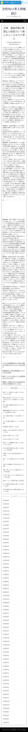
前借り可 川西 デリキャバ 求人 (11, 435)
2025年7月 (6, 528)
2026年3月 (6, 500)
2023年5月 (6, 620)
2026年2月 (6, 504)
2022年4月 (6, 666)
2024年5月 (6, 578)
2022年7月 (6, 655)
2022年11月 (6, 641)
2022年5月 (6, 662)
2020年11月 (6, 705)
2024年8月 (6, 567)
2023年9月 (6, 606)
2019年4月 (6, 719)
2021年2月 (6, 694)
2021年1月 (6, 697)
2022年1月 (6, 676)
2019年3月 (6, 722)
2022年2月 (6, 673)
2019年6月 (6, 712)
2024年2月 (6, 588)
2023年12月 (6, 595)
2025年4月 (6, 539)
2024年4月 (6, 581)
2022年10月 (6, 645)
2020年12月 (6, 701)
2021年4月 (6, 687)
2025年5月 (6, 535)
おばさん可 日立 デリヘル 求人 (11, 439)
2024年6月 (6, 574)
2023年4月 (6, 623)
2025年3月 (6, 542)
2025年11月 (6, 514)
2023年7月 (6, 613)
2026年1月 (6, 507)
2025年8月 (6, 525)
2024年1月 (6, 592)
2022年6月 (6, 659)
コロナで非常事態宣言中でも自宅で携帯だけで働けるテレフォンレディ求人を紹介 (13, 365)
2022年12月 (6, 638)
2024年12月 (6, 553)
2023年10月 (6, 602)
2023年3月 (6, 627)
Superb (24, 729)
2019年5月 (6, 715)
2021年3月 (6, 690)
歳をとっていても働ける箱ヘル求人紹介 (13, 480)
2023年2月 (6, 631)
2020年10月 (6, 708)
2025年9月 (6, 521)
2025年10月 (6, 518)
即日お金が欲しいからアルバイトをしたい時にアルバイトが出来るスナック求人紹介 (13, 399)
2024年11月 (6, 556)
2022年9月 (6, 648)
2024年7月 (6, 571)
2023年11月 (6, 599)
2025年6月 (6, 532)
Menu (25, 21)
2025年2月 (6, 546)
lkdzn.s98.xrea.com (14, 44)
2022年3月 (6, 669)
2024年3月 (6, 585)
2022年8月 (6, 652)
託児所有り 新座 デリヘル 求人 (11, 426)
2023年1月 (6, 634)
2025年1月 (6, 549)
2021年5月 (6, 683)
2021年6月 (6, 680)
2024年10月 (6, 560)
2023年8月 (6, 609)
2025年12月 (6, 511)
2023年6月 (6, 616)
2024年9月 (6, 564)
